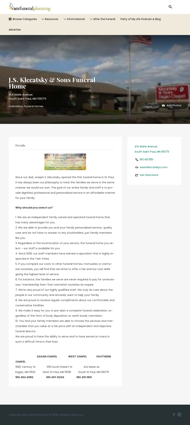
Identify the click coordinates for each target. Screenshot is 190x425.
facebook (174, 414)
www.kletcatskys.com (154, 167)
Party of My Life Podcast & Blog (141, 19)
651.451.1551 (146, 159)
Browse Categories (25, 19)
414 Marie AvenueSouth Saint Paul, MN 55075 (27, 97)
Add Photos (173, 105)
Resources (51, 19)
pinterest (179, 414)
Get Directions (149, 175)
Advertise (15, 29)
